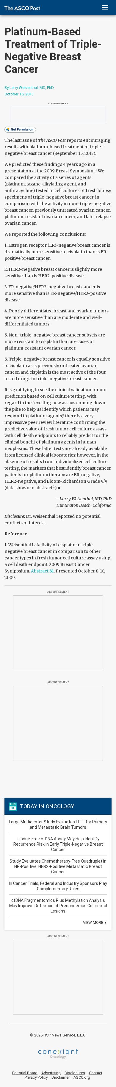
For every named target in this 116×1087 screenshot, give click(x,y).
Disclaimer (60, 1077)
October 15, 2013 (19, 94)
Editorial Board (24, 1073)
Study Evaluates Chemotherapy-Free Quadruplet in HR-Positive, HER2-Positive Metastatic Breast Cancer (58, 866)
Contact (95, 1073)
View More (93, 922)
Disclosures (75, 1073)
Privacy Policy (36, 1077)
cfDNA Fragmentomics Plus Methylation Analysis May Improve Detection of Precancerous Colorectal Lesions (58, 905)
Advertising (51, 1073)
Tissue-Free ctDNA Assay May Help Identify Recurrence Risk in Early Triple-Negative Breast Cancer (58, 844)
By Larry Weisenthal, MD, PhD (29, 87)
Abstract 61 (42, 571)
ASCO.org (81, 1077)
